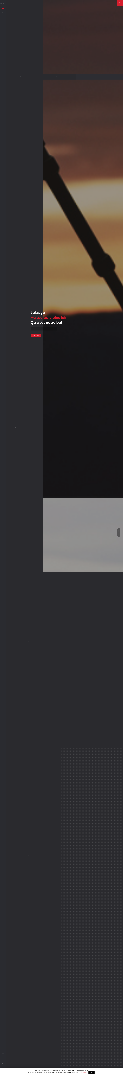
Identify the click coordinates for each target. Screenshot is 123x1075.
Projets (68, 76)
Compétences (57, 76)
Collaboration (44, 76)
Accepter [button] (91, 1072)
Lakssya (13, 76)
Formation (32, 76)
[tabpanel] (61, 534)
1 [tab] (118, 530)
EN (2, 12)
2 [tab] (118, 532)
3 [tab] (118, 533)
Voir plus (36, 335)
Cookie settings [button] (83, 1072)
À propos (22, 76)
